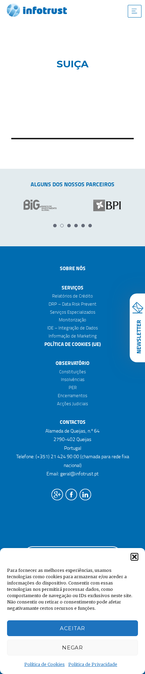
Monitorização (72, 319)
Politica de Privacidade (92, 664)
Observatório (72, 363)
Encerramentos (72, 395)
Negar (72, 647)
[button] (134, 556)
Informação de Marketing (73, 336)
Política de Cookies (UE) (72, 344)
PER (73, 387)
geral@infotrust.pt (79, 473)
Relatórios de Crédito (72, 296)
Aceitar (72, 628)
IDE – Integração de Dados (72, 328)
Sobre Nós (73, 268)
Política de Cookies (44, 664)
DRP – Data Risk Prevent (72, 304)
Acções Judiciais (72, 403)
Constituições (72, 371)
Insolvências (72, 379)
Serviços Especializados (72, 312)
